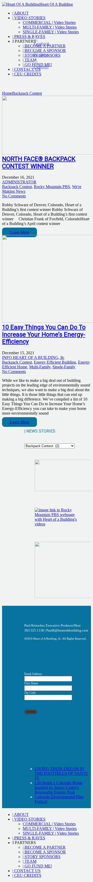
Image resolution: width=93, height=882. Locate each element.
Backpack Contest (27, 93)
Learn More (19, 232)
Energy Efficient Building (55, 362)
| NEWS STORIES (40, 441)
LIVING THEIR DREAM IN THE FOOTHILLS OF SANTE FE (61, 773)
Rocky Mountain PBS (52, 186)
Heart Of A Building (56, 4)
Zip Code (30, 692)
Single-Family (63, 367)
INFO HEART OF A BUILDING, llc (33, 357)
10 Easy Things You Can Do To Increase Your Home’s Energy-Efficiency (44, 334)
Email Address (33, 674)
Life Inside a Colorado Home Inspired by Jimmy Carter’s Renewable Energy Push (58, 787)
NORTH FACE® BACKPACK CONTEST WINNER (38, 162)
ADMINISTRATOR (19, 182)
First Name (31, 683)
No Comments (14, 196)
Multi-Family (39, 367)
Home (7, 93)
